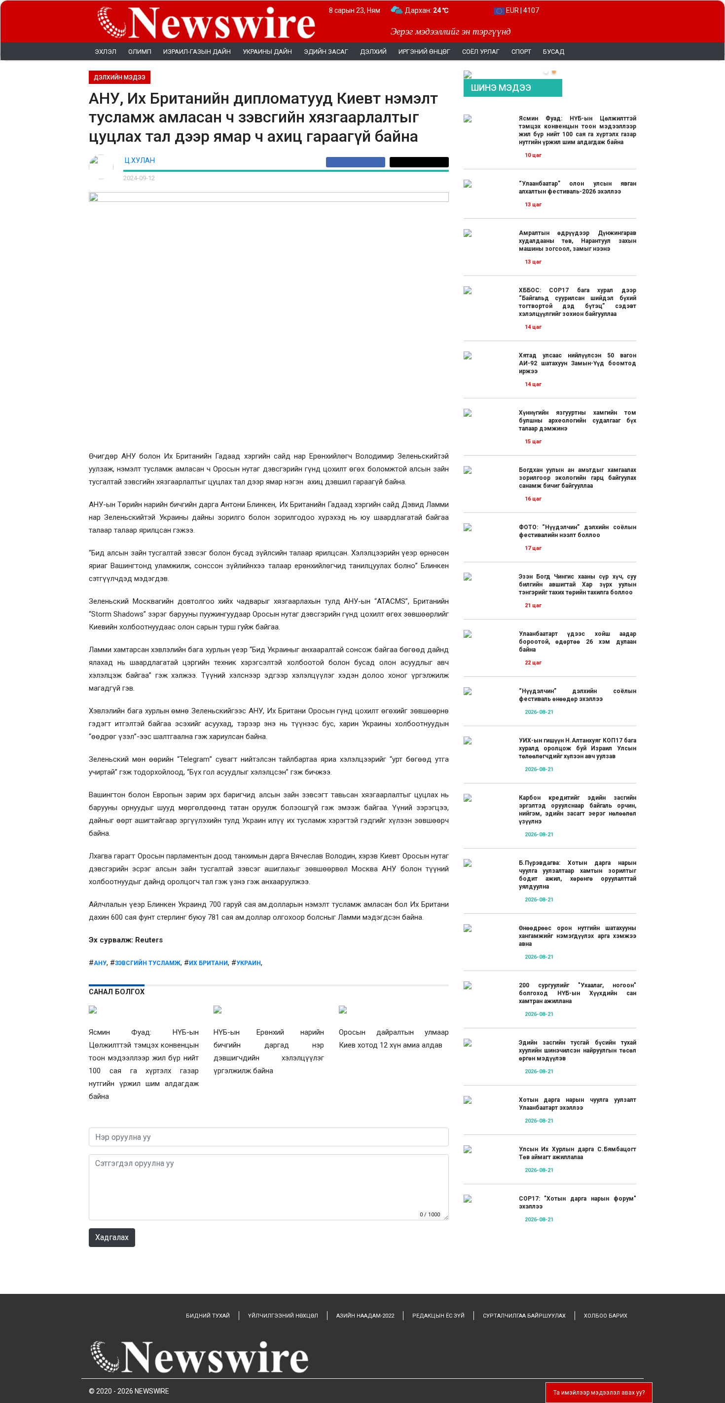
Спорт (521, 51)
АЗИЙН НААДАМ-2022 (365, 1316)
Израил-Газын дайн (197, 51)
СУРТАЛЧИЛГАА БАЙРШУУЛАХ (524, 1316)
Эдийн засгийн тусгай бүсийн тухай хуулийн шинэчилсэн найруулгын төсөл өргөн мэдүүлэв (577, 1050)
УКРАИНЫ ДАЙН (267, 51)
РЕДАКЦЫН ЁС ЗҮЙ (438, 1316)
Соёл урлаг (481, 51)
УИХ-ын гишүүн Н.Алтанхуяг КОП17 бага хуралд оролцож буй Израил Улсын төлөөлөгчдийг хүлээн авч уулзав (577, 748)
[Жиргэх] (419, 162)
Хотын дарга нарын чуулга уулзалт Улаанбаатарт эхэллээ (577, 1103)
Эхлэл (105, 51)
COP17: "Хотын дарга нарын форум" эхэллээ (577, 1202)
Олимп (139, 51)
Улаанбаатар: (436, 10)
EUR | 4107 (522, 10)
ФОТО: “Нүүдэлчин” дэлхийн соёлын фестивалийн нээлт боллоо (577, 531)
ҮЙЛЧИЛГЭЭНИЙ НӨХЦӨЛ (283, 1316)
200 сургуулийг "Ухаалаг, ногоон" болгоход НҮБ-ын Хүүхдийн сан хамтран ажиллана (577, 993)
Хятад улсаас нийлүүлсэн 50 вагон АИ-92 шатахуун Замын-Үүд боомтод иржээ (577, 363)
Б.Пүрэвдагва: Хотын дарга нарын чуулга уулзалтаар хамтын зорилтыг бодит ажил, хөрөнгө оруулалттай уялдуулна (577, 874)
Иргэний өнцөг (424, 51)
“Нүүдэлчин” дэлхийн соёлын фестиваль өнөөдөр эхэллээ (577, 695)
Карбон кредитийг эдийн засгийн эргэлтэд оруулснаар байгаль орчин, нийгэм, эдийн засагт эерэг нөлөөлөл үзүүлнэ (577, 809)
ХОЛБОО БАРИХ (605, 1316)
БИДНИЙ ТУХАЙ (208, 1316)
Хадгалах (112, 1237)
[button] (546, 72)
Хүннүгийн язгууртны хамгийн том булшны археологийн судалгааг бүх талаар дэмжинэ (577, 420)
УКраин (248, 963)
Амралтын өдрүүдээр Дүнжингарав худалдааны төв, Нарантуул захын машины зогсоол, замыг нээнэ (577, 241)
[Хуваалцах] (358, 162)
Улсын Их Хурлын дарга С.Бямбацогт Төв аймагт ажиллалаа (577, 1153)
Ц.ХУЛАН (140, 160)
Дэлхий (373, 51)
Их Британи (208, 963)
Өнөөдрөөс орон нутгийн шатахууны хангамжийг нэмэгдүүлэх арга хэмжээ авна (577, 936)
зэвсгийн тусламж (148, 963)
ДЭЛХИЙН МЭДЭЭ (119, 77)
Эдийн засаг (326, 51)
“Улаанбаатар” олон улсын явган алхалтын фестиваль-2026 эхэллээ (577, 187)
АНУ (100, 963)
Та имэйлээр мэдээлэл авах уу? (599, 1392)
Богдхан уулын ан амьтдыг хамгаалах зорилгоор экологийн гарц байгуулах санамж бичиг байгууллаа (577, 478)
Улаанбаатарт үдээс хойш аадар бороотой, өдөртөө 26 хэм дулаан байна (577, 641)
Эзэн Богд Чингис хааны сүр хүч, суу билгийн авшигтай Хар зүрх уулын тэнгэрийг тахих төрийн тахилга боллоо (577, 584)
